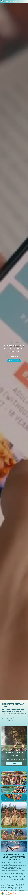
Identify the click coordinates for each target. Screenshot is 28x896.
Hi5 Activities (11, 2)
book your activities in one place (13, 871)
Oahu (15, 884)
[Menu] (26, 2)
